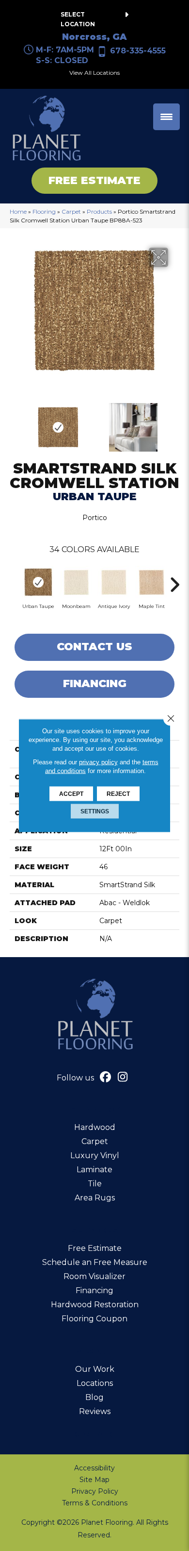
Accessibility (94, 1468)
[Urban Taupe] (38, 582)
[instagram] (123, 1078)
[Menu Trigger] (166, 116)
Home (18, 211)
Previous (14, 422)
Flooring (44, 211)
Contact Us (94, 646)
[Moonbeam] (76, 582)
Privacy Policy (94, 1491)
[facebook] (106, 1078)
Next (174, 422)
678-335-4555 (138, 50)
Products (99, 211)
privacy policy (98, 762)
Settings (94, 811)
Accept (71, 794)
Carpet (71, 211)
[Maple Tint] (152, 582)
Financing (94, 683)
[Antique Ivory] (114, 582)
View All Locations (94, 72)
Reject (118, 794)
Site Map (94, 1479)
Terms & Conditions (94, 1503)
